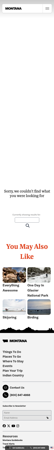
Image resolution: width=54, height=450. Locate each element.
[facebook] (4, 426)
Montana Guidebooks (13, 440)
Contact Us (17, 387)
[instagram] (17, 426)
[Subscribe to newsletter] (47, 418)
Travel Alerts (9, 444)
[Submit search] (27, 226)
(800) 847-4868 (20, 395)
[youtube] (13, 426)
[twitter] (8, 426)
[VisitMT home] (12, 8)
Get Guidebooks (18, 448)
